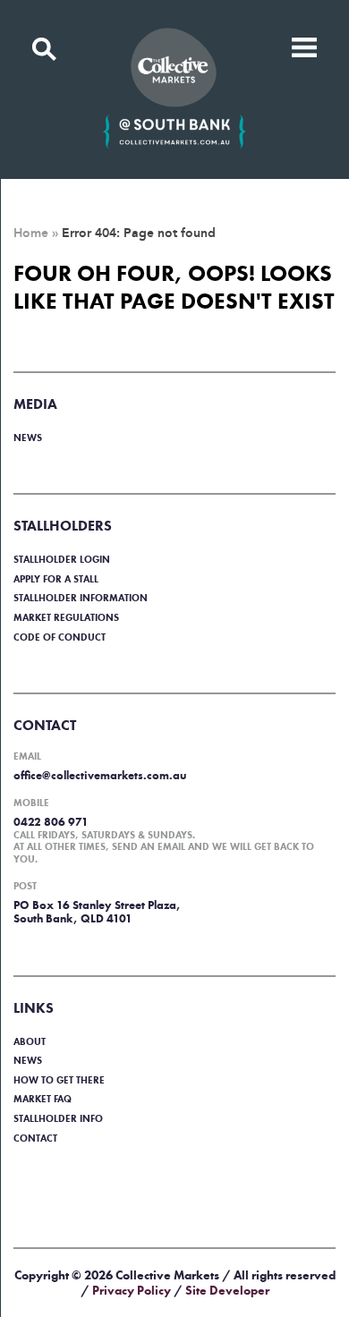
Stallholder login (61, 559)
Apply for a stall (55, 579)
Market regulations (66, 617)
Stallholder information (80, 597)
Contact (35, 1138)
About (29, 1041)
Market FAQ (42, 1098)
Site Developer (227, 1290)
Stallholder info (58, 1118)
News (27, 437)
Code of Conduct (59, 637)
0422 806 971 (51, 821)
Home (30, 233)
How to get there (59, 1080)
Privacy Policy (131, 1290)
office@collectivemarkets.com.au (99, 775)
